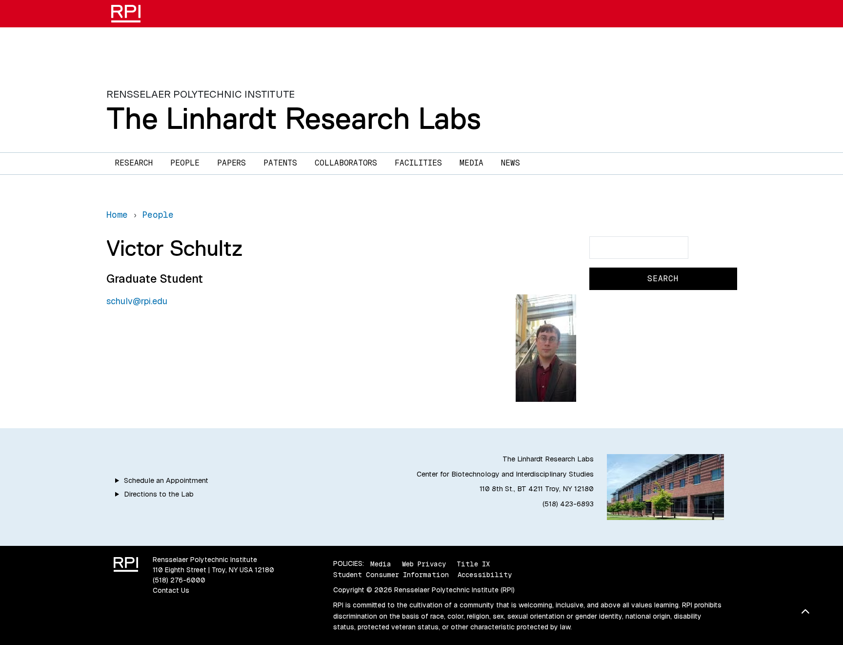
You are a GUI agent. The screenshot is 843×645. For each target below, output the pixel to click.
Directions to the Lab (159, 494)
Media (471, 163)
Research (134, 163)
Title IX (473, 563)
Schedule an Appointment (166, 480)
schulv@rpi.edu (136, 301)
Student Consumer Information (391, 574)
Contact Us (171, 590)
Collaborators (346, 163)
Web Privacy (424, 563)
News (510, 163)
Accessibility (485, 574)
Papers (231, 163)
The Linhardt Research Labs (293, 118)
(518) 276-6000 (179, 580)
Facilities (418, 163)
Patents (280, 163)
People (185, 163)
